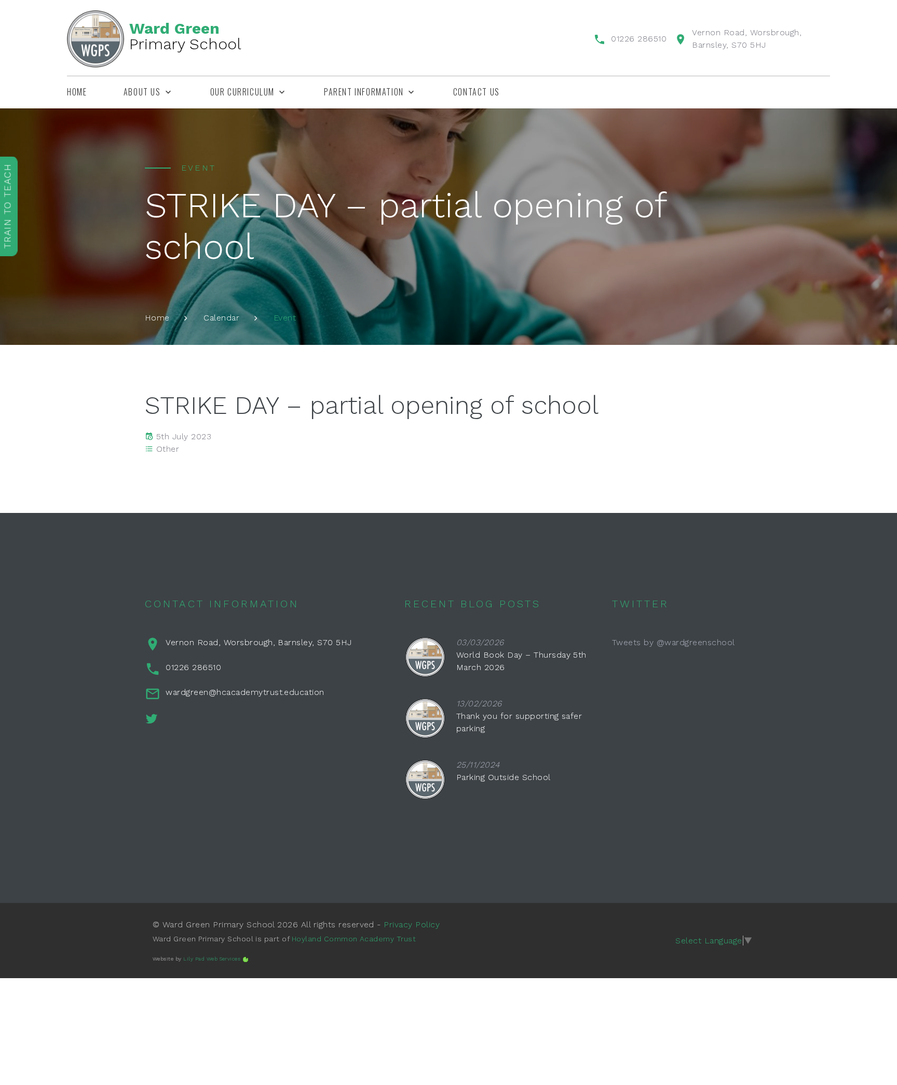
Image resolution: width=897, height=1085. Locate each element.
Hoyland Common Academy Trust (354, 939)
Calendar (221, 318)
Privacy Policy (412, 924)
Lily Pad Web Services (211, 959)
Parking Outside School (503, 777)
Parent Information (364, 92)
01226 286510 (639, 39)
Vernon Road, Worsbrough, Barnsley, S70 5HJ (258, 642)
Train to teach (7, 205)
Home (77, 92)
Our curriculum (242, 92)
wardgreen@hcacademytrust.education (245, 692)
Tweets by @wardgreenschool (673, 642)
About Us (142, 92)
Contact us (476, 92)
